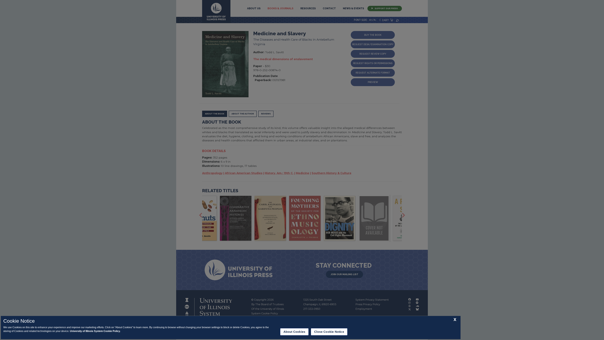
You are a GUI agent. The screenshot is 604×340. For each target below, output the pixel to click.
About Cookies (294, 331)
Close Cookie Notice (329, 331)
